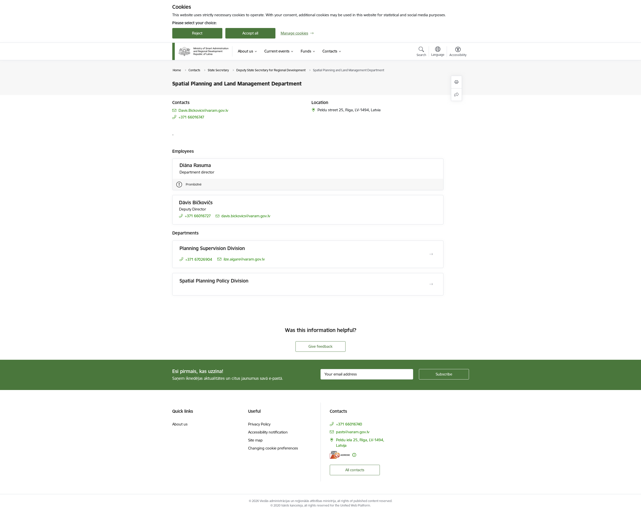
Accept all (250, 33)
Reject (197, 33)
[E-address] (340, 455)
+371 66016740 (349, 424)
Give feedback (320, 346)
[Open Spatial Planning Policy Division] (431, 284)
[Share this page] (456, 94)
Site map (255, 440)
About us (180, 424)
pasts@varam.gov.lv (352, 432)
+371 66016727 (198, 216)
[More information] (354, 455)
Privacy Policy (259, 424)
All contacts (354, 470)
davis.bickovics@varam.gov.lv (245, 216)
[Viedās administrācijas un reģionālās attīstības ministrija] (204, 51)
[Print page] (456, 82)
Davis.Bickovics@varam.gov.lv (203, 110)
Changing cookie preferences (273, 448)
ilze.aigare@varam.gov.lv (244, 259)
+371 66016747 (191, 117)
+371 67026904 (198, 259)
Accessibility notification (268, 432)
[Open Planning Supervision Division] (431, 254)
